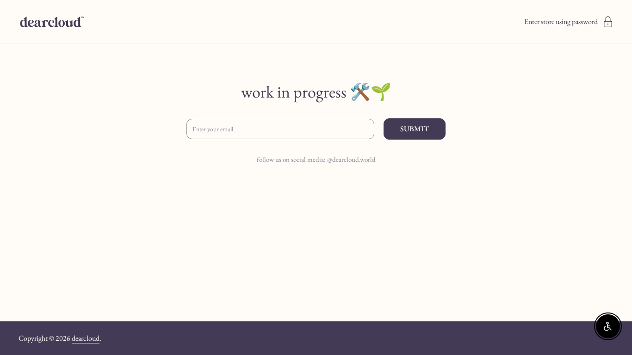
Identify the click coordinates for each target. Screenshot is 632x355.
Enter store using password (561, 21)
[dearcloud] (52, 22)
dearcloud (85, 338)
